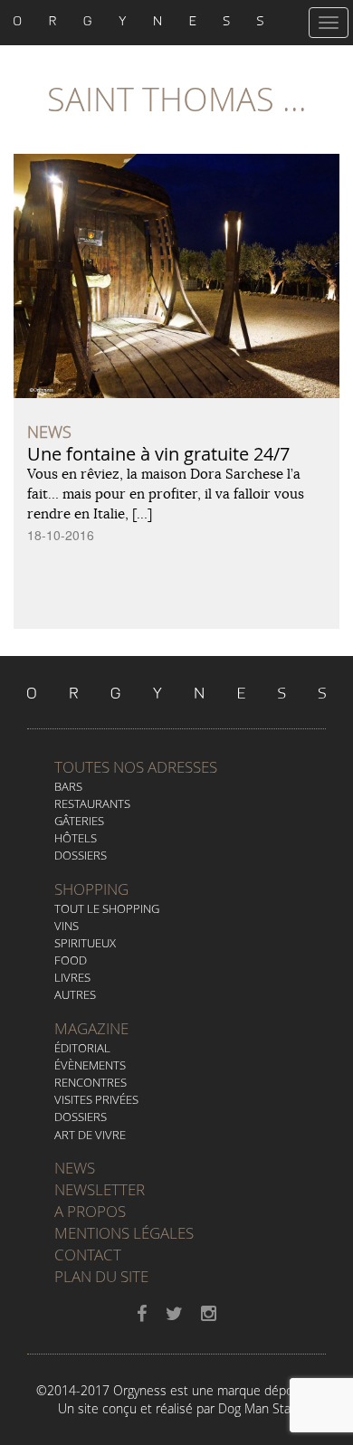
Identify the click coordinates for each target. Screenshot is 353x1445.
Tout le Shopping (106, 908)
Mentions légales (124, 1232)
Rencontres (90, 1082)
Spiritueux (85, 943)
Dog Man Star (256, 1408)
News (74, 1167)
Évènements (90, 1065)
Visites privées (96, 1099)
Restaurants (92, 803)
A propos (90, 1211)
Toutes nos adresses (135, 766)
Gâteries (79, 821)
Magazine (91, 1028)
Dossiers (80, 855)
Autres (75, 994)
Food (70, 960)
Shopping (91, 889)
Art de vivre (90, 1135)
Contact (87, 1254)
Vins (66, 925)
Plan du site (101, 1276)
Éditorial (82, 1048)
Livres (72, 977)
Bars (68, 786)
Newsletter (99, 1189)
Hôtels (75, 838)
